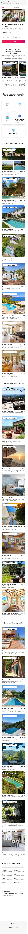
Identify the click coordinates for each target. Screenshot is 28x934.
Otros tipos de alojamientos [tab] (20, 866)
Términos (16, 927)
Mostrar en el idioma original (17, 3)
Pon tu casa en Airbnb (19, 7)
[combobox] (13, 32)
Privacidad (10, 927)
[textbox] (7, 37)
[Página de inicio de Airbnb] (3, 7)
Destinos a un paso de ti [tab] (7, 866)
